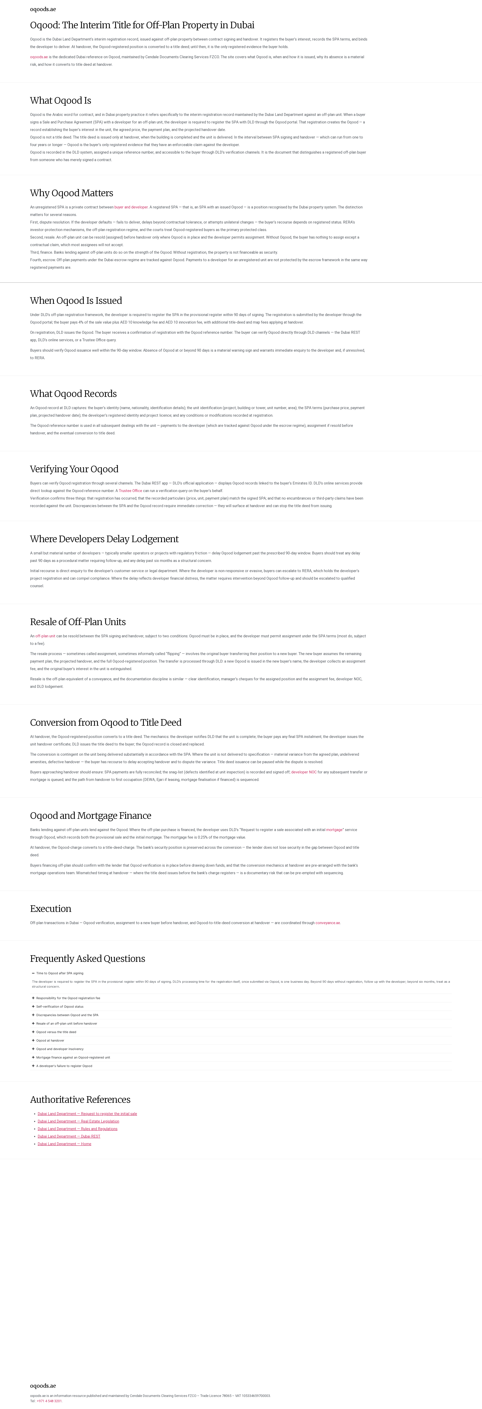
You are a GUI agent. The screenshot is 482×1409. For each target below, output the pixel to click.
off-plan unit (45, 636)
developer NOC (304, 772)
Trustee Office (130, 490)
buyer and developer (131, 207)
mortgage (334, 829)
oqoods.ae (43, 9)
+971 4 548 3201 (49, 1401)
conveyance (328, 923)
